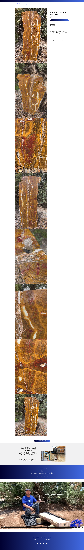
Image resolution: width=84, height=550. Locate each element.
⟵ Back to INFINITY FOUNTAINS (42, 440)
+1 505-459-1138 (47, 539)
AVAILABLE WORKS (34, 3)
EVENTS (60, 3)
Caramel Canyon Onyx (63, 31)
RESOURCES (49, 3)
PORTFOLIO (42, 3)
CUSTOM (55, 3)
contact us (22, 455)
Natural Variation (58, 23)
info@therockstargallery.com (39, 539)
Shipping (51, 17)
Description (52, 23)
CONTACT (60, 4)
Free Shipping (65, 23)
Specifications (52, 25)
